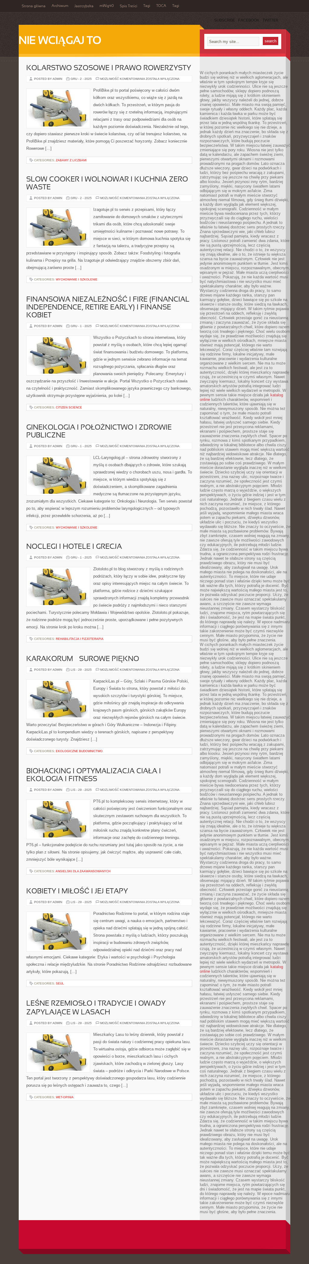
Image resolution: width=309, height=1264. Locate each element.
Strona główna (34, 6)
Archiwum (60, 6)
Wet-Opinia (65, 1097)
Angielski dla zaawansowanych (83, 871)
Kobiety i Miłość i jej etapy (77, 891)
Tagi (146, 6)
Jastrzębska (84, 6)
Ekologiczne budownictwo (79, 751)
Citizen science (69, 407)
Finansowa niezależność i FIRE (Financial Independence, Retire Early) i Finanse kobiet (108, 307)
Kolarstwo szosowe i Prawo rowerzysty (108, 68)
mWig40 (107, 6)
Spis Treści (128, 6)
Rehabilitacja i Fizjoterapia (80, 638)
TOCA (161, 6)
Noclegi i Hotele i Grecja (74, 547)
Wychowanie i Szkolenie (76, 279)
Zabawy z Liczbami (71, 160)
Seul (60, 983)
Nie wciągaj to (60, 41)
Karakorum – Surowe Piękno (82, 659)
